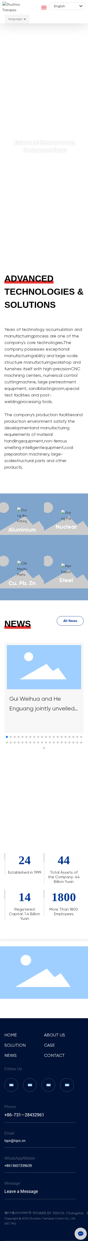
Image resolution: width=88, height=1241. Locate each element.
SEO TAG (10, 1223)
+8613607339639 (18, 1166)
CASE (49, 1045)
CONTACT (54, 1055)
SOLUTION (15, 1045)
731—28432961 (29, 1114)
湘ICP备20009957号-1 (19, 1213)
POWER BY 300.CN (49, 1213)
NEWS (10, 1055)
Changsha (74, 1213)
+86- (9, 1114)
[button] (39, 257)
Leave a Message (21, 1191)
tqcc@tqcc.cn (14, 1141)
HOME (10, 1034)
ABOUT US (54, 1034)
